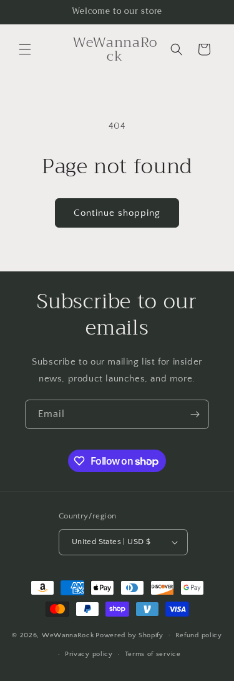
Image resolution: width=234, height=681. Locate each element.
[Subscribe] (194, 414)
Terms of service (153, 654)
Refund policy (198, 635)
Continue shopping (117, 213)
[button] (25, 49)
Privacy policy (89, 654)
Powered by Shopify (129, 634)
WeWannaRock (68, 634)
